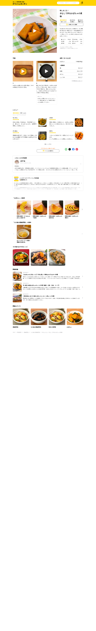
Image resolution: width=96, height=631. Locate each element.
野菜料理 (19, 332)
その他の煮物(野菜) (35, 332)
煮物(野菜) (26, 332)
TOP (14, 332)
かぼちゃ (62, 61)
